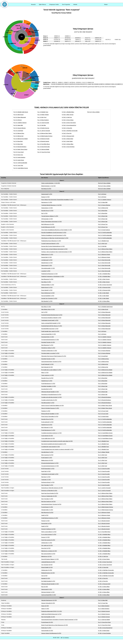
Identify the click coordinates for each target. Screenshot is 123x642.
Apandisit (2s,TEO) (45, 578)
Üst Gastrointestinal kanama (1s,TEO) (50, 339)
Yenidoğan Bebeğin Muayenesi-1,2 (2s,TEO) (51, 205)
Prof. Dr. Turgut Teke (18, 165)
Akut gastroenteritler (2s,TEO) (48, 553)
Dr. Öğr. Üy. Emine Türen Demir (69, 122)
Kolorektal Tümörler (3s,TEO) (48, 342)
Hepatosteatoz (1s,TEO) (47, 208)
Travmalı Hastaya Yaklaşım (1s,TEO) (49, 216)
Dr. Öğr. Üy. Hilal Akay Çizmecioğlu (69, 130)
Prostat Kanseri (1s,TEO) (47, 507)
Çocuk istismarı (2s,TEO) (47, 435)
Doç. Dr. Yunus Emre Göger (44, 152)
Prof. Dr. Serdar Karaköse (19, 157)
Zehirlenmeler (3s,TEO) (46, 570)
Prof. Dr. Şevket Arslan (19, 160)
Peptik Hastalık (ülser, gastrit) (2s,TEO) (50, 331)
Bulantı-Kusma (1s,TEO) (46, 287)
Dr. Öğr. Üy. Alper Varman (67, 114)
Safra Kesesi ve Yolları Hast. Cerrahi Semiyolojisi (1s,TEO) (54, 238)
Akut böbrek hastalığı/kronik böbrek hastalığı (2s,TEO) (53, 444)
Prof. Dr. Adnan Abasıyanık (20, 117)
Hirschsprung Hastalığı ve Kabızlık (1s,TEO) (51, 317)
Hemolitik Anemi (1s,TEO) (47, 452)
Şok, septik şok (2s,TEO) (47, 545)
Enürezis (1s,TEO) (45, 537)
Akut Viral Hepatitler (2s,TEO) (48, 616)
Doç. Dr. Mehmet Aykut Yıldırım (45, 133)
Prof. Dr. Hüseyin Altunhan (20, 128)
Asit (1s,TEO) (44, 213)
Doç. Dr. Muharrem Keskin (43, 138)
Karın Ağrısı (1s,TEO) (46, 282)
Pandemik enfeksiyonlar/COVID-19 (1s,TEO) (51, 611)
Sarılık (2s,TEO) (44, 515)
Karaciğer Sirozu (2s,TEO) (47, 378)
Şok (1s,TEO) (44, 312)
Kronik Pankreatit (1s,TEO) (47, 364)
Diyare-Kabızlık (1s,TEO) (46, 290)
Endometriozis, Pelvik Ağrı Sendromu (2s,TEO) (52, 488)
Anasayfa (33, 4)
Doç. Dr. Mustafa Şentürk (43, 141)
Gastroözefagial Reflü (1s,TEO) (48, 334)
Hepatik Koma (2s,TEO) (46, 424)
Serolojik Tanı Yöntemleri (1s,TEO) (49, 298)
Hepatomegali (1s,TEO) (46, 194)
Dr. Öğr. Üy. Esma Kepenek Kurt (69, 125)
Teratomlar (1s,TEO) (46, 479)
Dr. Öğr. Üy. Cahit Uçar (67, 117)
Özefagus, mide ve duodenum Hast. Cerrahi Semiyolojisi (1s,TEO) (56, 251)
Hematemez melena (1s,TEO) (48, 347)
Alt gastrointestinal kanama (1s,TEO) (49, 463)
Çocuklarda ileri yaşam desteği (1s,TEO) (50, 446)
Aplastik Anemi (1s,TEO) (47, 262)
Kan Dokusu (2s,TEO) (46, 188)
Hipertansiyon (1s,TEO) (46, 202)
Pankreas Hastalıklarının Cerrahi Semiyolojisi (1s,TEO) (53, 235)
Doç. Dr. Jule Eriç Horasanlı (44, 130)
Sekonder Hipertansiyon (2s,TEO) (49, 600)
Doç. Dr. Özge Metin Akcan (44, 144)
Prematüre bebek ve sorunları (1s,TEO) (50, 353)
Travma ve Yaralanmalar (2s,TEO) (49, 496)
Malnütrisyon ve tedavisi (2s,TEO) (49, 551)
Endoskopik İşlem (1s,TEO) (47, 337)
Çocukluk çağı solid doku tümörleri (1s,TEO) (51, 397)
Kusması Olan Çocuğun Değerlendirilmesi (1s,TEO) (53, 246)
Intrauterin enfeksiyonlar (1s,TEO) (49, 350)
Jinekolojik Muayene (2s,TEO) (48, 562)
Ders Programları (66, 4)
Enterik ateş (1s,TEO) (46, 627)
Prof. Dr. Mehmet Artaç (19, 133)
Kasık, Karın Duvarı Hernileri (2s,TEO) (49, 493)
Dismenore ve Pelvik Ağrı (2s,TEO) (49, 490)
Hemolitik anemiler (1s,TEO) (47, 402)
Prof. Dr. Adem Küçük (18, 114)
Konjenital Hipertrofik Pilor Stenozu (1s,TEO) (51, 326)
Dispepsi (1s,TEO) (45, 197)
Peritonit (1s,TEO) (45, 520)
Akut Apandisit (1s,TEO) (46, 301)
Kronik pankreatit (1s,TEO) (47, 422)
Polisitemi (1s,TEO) (45, 411)
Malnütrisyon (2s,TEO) (46, 556)
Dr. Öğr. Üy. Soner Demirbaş (68, 146)
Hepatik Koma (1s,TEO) (46, 380)
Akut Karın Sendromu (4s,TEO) (48, 501)
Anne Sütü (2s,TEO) (45, 548)
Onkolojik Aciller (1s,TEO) (47, 509)
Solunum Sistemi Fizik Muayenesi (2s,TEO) (51, 633)
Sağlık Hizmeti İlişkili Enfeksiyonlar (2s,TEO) (51, 614)
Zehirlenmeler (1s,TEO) (46, 542)
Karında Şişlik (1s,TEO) (46, 257)
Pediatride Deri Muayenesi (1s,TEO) (49, 273)
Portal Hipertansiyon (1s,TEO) (48, 383)
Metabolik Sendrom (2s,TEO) (48, 573)
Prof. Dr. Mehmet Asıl (18, 136)
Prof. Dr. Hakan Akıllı (18, 125)
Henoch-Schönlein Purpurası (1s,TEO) (50, 408)
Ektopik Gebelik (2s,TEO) (47, 567)
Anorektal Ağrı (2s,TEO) (46, 389)
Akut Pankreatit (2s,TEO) (47, 367)
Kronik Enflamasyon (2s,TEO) (48, 227)
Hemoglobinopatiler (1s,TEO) (48, 268)
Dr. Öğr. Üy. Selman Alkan (67, 144)
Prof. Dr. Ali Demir (18, 120)
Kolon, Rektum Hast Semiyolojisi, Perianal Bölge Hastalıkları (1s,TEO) (57, 199)
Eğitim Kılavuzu (42, 4)
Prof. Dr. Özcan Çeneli (19, 152)
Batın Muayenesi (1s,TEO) (47, 345)
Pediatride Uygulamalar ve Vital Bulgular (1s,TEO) (52, 276)
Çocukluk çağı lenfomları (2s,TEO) (49, 400)
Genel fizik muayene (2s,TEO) (48, 540)
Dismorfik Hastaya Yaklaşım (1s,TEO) (50, 559)
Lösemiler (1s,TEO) (45, 271)
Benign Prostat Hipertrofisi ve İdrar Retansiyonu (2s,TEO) (54, 625)
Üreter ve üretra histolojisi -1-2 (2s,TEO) (50, 183)
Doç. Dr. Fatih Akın (42, 125)
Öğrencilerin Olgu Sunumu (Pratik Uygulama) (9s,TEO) (53, 356)
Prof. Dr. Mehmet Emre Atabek (21, 138)
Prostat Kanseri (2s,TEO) (47, 622)
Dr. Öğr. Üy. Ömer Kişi (66, 133)
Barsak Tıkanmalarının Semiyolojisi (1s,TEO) (51, 221)
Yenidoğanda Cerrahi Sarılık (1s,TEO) (49, 320)
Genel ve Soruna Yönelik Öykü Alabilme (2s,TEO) (52, 405)
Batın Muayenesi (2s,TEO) (47, 512)
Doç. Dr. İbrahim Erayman (43, 128)
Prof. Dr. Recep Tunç (18, 154)
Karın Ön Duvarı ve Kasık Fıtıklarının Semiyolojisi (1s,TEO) (54, 249)
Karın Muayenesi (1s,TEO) (47, 279)
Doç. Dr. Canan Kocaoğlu (43, 122)
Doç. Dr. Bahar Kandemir (43, 120)
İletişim (106, 4)
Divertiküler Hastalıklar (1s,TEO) (48, 386)
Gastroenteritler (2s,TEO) (47, 630)
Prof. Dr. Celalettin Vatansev (20, 122)
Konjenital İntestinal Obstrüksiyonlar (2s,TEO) (51, 315)
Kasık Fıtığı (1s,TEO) (46, 471)
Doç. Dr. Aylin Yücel (42, 117)
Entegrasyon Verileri (54, 4)
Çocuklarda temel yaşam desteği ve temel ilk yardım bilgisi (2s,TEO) (57, 441)
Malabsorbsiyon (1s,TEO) (47, 254)
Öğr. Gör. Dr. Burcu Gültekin (93, 112)
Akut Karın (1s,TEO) (45, 477)
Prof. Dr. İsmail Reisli (18, 130)
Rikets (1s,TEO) (44, 372)
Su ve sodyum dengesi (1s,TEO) (48, 534)
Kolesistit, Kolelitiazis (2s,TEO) (48, 529)
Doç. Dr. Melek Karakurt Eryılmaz (45, 136)
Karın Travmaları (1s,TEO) (47, 485)
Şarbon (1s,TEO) (45, 608)
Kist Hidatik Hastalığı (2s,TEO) (48, 581)
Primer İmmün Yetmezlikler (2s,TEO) (49, 416)
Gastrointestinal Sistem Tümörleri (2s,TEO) (51, 361)
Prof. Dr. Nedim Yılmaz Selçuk (20, 149)
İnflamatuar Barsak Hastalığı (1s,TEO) (50, 391)
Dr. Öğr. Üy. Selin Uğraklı (67, 141)
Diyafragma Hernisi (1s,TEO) (47, 482)
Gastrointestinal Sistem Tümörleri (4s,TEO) (51, 504)
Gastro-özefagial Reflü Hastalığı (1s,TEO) (51, 323)
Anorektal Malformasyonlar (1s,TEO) (49, 328)
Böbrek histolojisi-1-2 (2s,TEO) (48, 186)
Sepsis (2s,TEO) (45, 605)
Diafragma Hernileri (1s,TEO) (48, 592)
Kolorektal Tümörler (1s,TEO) (48, 358)
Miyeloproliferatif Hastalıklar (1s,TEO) (50, 413)
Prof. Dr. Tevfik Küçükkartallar (20, 162)
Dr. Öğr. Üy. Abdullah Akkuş (68, 112)
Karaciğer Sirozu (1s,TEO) (47, 210)
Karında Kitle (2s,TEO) (46, 523)
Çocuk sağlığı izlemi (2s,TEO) (48, 438)
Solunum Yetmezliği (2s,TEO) (48, 603)
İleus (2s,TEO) (44, 586)
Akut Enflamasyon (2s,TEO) (47, 224)
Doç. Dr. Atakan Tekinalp (43, 114)
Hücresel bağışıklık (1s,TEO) (47, 295)
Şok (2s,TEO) (44, 575)
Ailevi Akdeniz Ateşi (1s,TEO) (48, 309)
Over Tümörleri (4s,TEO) (46, 564)
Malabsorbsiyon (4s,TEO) (47, 460)
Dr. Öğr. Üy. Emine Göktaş (67, 120)
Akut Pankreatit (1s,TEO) (47, 427)
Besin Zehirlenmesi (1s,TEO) (48, 293)
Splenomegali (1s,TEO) (46, 265)
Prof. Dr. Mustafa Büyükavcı (20, 146)
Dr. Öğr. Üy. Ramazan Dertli (68, 136)
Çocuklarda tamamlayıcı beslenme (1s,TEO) (51, 433)
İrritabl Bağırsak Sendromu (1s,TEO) (49, 518)
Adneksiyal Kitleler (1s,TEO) (47, 284)
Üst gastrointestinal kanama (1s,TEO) (50, 466)
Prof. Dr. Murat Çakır (18, 144)
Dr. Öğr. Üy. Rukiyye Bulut (67, 138)
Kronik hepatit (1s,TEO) (46, 457)
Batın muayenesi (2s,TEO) (47, 455)
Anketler (75, 4)
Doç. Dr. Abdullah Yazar (43, 112)
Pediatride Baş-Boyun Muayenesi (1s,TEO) (51, 240)
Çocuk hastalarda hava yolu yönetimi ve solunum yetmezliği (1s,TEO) (57, 449)
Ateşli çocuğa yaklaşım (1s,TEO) (48, 531)
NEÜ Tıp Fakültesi (65, 637)
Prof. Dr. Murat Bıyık (18, 141)
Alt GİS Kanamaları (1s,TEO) (47, 468)
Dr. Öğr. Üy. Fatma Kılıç (67, 128)
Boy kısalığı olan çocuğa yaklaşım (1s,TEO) (51, 369)
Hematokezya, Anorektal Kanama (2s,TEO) (51, 394)
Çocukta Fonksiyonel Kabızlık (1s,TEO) (50, 243)
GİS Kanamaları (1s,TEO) (47, 219)
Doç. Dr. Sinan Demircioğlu (44, 146)
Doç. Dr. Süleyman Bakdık (43, 149)
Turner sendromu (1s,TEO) (47, 375)
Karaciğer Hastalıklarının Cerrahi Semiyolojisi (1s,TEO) (53, 232)
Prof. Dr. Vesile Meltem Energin (21, 168)
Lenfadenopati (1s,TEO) (46, 260)
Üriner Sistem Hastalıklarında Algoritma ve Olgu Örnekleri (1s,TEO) (56, 229)
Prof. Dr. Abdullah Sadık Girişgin (21, 112)
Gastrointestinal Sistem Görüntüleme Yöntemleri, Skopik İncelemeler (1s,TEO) (59, 619)
